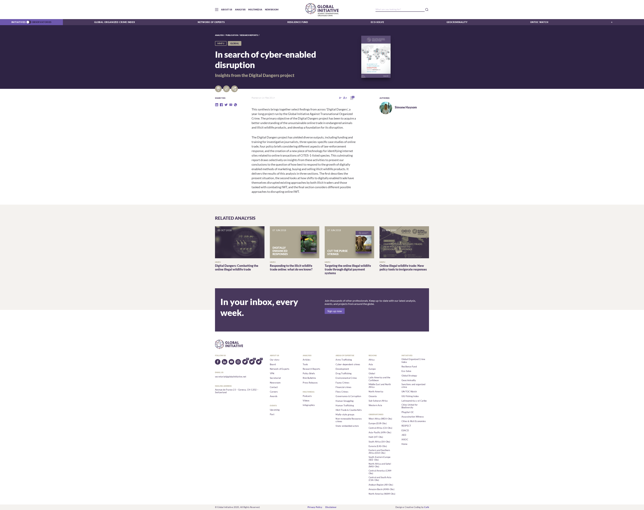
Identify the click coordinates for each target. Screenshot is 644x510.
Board (273, 364)
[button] (216, 9)
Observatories (42, 22)
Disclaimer (330, 507)
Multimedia (255, 9)
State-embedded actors (347, 426)
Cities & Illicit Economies (413, 421)
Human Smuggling (345, 401)
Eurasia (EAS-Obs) (378, 446)
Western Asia (375, 405)
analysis (219, 35)
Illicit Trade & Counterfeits (349, 410)
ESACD (405, 430)
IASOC (404, 439)
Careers (274, 391)
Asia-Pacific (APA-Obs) (380, 432)
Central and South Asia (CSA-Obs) (380, 478)
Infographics (309, 405)
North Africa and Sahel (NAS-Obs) (380, 465)
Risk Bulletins (309, 378)
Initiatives (18, 22)
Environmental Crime (346, 378)
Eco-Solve (377, 22)
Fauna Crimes (342, 382)
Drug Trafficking (344, 373)
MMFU (220, 43)
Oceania (373, 396)
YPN (272, 373)
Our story (274, 359)
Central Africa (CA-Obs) (380, 428)
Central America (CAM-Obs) (380, 472)
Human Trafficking (345, 405)
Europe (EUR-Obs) (378, 423)
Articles (306, 359)
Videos (306, 400)
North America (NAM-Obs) (382, 493)
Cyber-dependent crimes (348, 364)
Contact (274, 387)
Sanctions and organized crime (413, 385)
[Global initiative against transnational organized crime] (322, 9)
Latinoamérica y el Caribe (414, 400)
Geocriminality (457, 22)
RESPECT (406, 425)
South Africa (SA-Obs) (379, 441)
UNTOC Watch (539, 22)
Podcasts (307, 396)
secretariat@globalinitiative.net (230, 376)
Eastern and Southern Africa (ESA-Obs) (379, 451)
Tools (305, 364)
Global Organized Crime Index (114, 22)
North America (376, 391)
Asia (371, 364)
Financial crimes (343, 387)
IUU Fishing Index (410, 396)
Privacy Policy (315, 507)
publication (232, 35)
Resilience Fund (297, 22)
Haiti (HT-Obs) (376, 437)
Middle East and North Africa (380, 385)
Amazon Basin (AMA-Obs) (381, 489)
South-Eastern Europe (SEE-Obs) (380, 458)
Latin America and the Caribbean (379, 378)
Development (342, 369)
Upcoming (275, 409)
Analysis (240, 9)
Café (426, 507)
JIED (403, 435)
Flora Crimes (342, 391)
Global (372, 373)
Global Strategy (409, 375)
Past (272, 414)
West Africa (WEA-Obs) (380, 418)
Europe (372, 369)
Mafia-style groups (345, 414)
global (234, 43)
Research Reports (249, 35)
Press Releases (310, 382)
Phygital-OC (407, 412)
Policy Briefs (309, 373)
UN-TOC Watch (409, 391)
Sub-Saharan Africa (378, 400)
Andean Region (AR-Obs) (381, 484)
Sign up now (334, 311)
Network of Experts (211, 22)
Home (404, 444)
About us (226, 9)
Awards (273, 396)
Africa (371, 359)
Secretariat (275, 378)
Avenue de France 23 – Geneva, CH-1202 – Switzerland (236, 391)
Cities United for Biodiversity (409, 406)
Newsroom (272, 9)
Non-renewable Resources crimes (349, 420)
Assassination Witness (412, 416)
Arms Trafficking (344, 359)
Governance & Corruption (348, 396)
